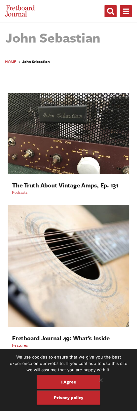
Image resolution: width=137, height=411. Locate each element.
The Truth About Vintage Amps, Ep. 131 (65, 185)
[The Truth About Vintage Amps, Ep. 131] (68, 172)
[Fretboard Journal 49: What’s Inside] (68, 325)
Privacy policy (68, 397)
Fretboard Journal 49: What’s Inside (60, 338)
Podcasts (19, 192)
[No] (100, 380)
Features (20, 345)
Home (10, 61)
